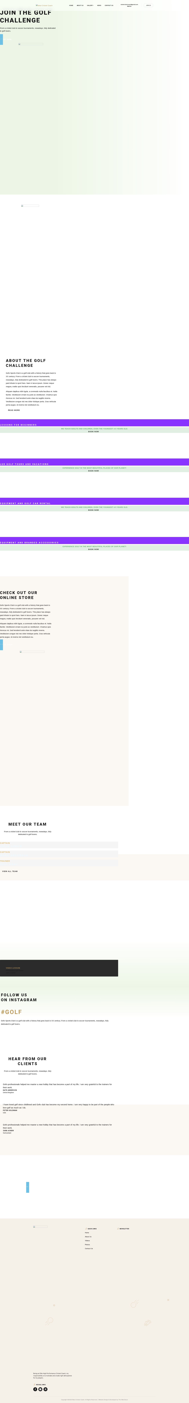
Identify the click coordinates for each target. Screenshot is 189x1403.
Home (87, 1233)
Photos (87, 1245)
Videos (87, 1241)
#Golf (11, 1011)
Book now (93, 431)
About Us (88, 1237)
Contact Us (89, 1248)
